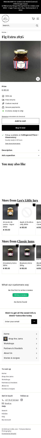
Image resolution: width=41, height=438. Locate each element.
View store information (12, 143)
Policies (4, 414)
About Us (5, 386)
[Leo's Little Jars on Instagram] (21, 400)
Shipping (5, 116)
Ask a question (8, 155)
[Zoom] (38, 79)
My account (6, 420)
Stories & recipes (8, 389)
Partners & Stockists (9, 383)
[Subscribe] (34, 321)
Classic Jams (25, 241)
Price (4, 86)
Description (7, 150)
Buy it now (20, 128)
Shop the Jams (7, 376)
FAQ (3, 417)
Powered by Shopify (9, 434)
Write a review (20, 295)
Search (4, 411)
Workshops (6, 380)
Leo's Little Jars (27, 200)
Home (4, 32)
